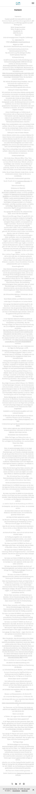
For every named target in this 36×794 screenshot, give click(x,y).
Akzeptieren (16, 791)
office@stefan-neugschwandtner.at (20, 42)
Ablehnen (25, 791)
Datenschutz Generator (23, 773)
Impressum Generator (23, 181)
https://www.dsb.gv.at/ (9, 650)
